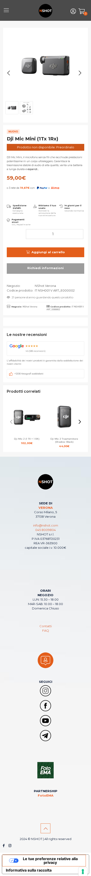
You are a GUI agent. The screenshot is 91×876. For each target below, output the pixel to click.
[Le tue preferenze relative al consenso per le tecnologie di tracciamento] (82, 871)
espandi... (33, 169)
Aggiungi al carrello (48, 252)
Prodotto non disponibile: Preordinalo (45, 147)
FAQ (45, 630)
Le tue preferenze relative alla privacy (50, 860)
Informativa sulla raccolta (29, 870)
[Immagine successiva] (80, 73)
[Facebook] (3, 845)
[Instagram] (9, 845)
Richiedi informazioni (45, 268)
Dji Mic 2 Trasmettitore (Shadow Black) (64, 442)
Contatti (45, 626)
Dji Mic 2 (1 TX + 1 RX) (26, 441)
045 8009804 (45, 530)
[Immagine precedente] (8, 73)
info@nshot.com (45, 525)
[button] (79, 421)
